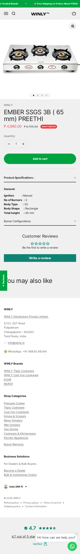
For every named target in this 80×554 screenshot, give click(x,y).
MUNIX (8, 383)
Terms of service (52, 502)
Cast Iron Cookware (16, 412)
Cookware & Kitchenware (20, 433)
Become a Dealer (14, 470)
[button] (40, 177)
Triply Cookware (14, 407)
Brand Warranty (14, 444)
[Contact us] (72, 546)
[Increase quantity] (23, 144)
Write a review (40, 258)
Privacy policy (31, 502)
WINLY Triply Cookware (19, 370)
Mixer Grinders (13, 420)
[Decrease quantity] (9, 144)
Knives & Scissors (15, 416)
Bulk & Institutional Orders (20, 474)
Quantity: (10, 136)
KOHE (7, 379)
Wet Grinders (12, 424)
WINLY (8, 105)
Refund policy (11, 502)
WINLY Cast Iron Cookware (21, 375)
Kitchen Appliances (16, 437)
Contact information (36, 506)
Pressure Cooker (14, 403)
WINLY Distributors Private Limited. (26, 316)
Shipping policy (12, 506)
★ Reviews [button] (3, 280)
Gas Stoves (11, 429)
